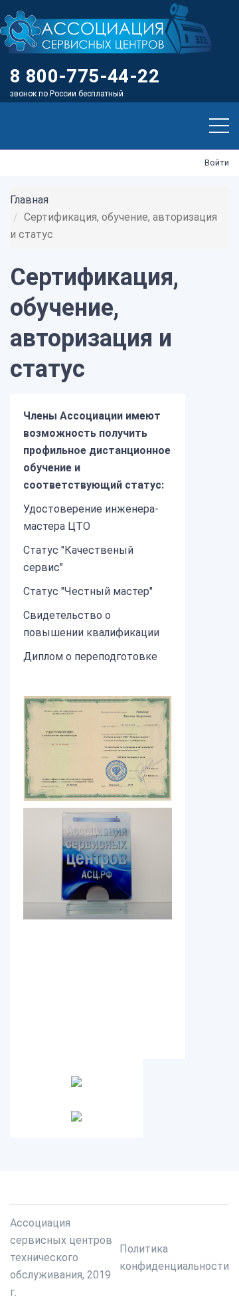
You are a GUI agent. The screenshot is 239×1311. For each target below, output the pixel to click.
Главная (29, 199)
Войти (216, 163)
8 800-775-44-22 (84, 76)
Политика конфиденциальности (174, 1257)
